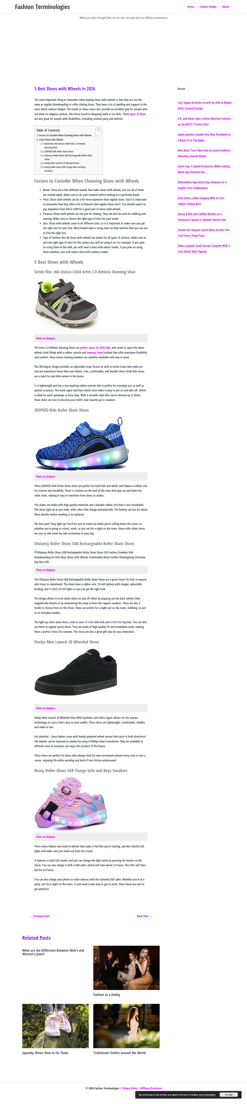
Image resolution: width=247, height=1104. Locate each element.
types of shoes (138, 114)
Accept (229, 1094)
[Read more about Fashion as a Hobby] (126, 968)
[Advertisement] (123, 47)
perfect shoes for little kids (95, 348)
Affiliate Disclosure (151, 1088)
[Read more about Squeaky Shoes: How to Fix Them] (55, 1026)
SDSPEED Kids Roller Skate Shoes (58, 151)
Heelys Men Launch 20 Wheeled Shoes (61, 163)
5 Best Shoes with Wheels (51, 139)
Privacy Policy (130, 1088)
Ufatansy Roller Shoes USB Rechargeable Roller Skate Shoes (68, 157)
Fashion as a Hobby (106, 994)
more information (207, 1094)
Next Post (144, 916)
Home (191, 7)
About (225, 7)
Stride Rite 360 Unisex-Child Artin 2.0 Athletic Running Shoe (65, 145)
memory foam (95, 353)
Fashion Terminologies (42, 6)
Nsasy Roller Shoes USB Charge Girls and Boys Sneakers (65, 168)
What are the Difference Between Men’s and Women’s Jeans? (53, 952)
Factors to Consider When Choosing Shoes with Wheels (65, 135)
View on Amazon (45, 338)
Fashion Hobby (208, 7)
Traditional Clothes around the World (119, 1052)
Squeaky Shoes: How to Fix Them (45, 1052)
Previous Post (40, 916)
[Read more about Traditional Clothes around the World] (126, 1026)
